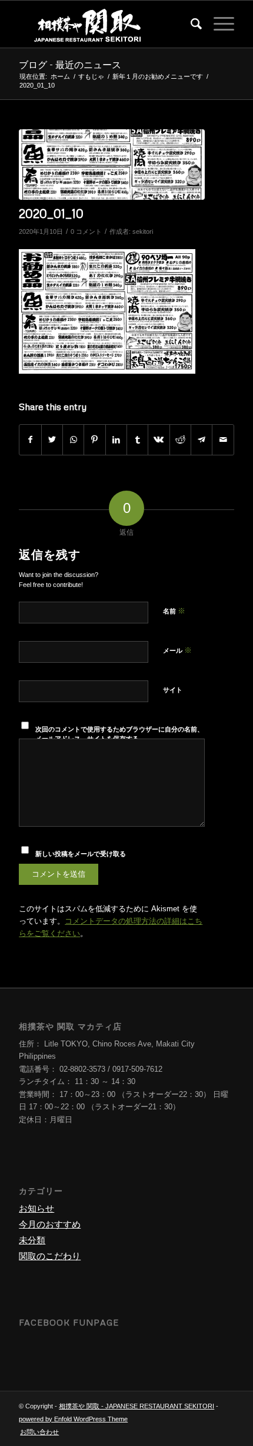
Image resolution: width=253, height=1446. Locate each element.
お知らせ (36, 1208)
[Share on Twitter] (52, 440)
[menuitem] (190, 24)
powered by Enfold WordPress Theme (73, 1418)
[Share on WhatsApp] (73, 440)
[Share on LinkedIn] (116, 440)
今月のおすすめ (50, 1224)
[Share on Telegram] (201, 440)
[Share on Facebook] (30, 440)
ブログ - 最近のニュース (70, 65)
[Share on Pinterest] (94, 440)
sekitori (142, 231)
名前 (174, 610)
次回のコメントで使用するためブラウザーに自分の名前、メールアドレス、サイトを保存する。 (119, 734)
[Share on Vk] (158, 440)
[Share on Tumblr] (137, 440)
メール (177, 650)
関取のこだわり (50, 1256)
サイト (172, 689)
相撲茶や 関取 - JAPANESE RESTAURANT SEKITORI (136, 1406)
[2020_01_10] (112, 164)
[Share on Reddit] (180, 440)
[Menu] (218, 24)
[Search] (190, 24)
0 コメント (86, 231)
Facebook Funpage (69, 1322)
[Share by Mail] (222, 440)
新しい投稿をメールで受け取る (80, 853)
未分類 (32, 1240)
